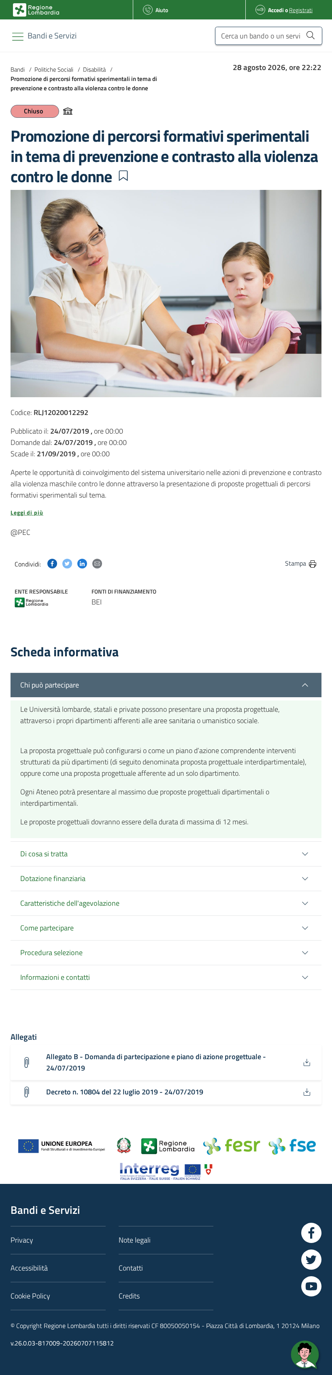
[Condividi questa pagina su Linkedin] (82, 563)
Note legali (135, 1240)
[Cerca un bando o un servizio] (310, 34)
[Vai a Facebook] (311, 1233)
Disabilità (94, 69)
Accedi (276, 10)
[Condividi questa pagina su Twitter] (67, 563)
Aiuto (161, 10)
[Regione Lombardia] (31, 603)
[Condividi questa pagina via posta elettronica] (97, 563)
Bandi (18, 69)
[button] (123, 175)
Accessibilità (29, 1267)
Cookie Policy (30, 1295)
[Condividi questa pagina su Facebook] (52, 563)
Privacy (22, 1240)
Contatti (131, 1267)
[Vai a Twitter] (311, 1259)
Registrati (301, 10)
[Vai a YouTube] (311, 1286)
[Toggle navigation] (18, 36)
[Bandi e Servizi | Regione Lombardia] (36, 10)
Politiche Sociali (53, 69)
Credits (129, 1295)
